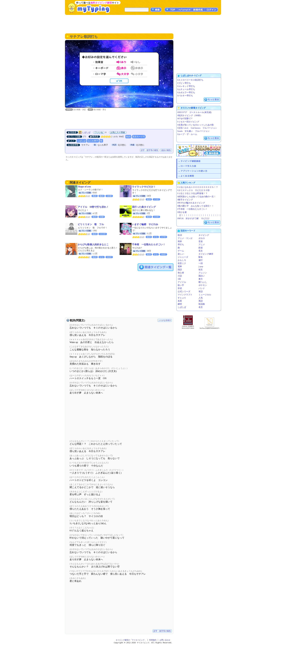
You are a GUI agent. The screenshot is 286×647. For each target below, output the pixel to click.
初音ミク (182, 263)
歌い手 (181, 285)
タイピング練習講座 (190, 161)
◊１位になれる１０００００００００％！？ (197, 187)
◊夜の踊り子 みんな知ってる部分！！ (195, 206)
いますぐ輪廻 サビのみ (145, 224)
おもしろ (182, 260)
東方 (201, 279)
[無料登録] (198, 150)
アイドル (182, 282)
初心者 (181, 273)
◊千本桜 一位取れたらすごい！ (192, 209)
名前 (180, 301)
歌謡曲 (202, 304)
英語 (201, 301)
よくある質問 (187, 175)
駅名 (201, 257)
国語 (180, 269)
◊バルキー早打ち (185, 96)
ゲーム (181, 251)
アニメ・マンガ (185, 238)
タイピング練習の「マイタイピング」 (131, 640)
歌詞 (128, 137)
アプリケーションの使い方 (194, 170)
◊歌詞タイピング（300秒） (189, 115)
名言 (201, 307)
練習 (180, 304)
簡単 (180, 241)
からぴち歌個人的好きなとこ (93, 244)
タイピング (204, 235)
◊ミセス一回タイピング (188, 122)
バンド (202, 288)
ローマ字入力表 (188, 166)
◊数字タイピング (185, 200)
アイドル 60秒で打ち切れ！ (93, 207)
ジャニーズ (183, 257)
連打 (201, 260)
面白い (202, 276)
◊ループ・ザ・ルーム (187, 134)
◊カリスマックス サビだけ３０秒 (193, 190)
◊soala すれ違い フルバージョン (193, 131)
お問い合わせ (165, 640)
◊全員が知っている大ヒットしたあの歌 (195, 125)
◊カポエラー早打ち (186, 92)
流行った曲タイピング (144, 207)
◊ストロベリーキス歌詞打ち (190, 80)
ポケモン (203, 285)
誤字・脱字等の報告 (149, 150)
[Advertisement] (143, 24)
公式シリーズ (184, 291)
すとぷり (182, 298)
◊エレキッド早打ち (186, 86)
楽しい (181, 254)
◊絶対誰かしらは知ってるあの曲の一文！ (196, 196)
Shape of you (84, 186)
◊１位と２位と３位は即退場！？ (192, 193)
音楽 (201, 241)
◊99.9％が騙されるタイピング (191, 203)
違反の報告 (166, 150)
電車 (180, 266)
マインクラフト (185, 295)
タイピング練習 (206, 254)
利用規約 (152, 640)
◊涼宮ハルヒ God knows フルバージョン (197, 128)
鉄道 (201, 248)
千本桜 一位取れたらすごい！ (148, 244)
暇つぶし (203, 282)
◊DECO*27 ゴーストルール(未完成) (194, 112)
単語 (201, 291)
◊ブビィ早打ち (184, 83)
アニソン (203, 273)
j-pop (201, 266)
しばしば (86, 132)
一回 (201, 263)
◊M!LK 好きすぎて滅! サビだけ (193, 218)
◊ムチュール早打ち (186, 89)
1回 (179, 279)
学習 (180, 288)
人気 (201, 298)
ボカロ (202, 238)
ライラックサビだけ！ (144, 186)
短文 (201, 269)
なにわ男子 (93, 141)
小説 (180, 276)
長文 (201, 251)
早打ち (181, 244)
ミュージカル (205, 295)
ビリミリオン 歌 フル (91, 224)
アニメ (202, 244)
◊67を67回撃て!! (184, 118)
